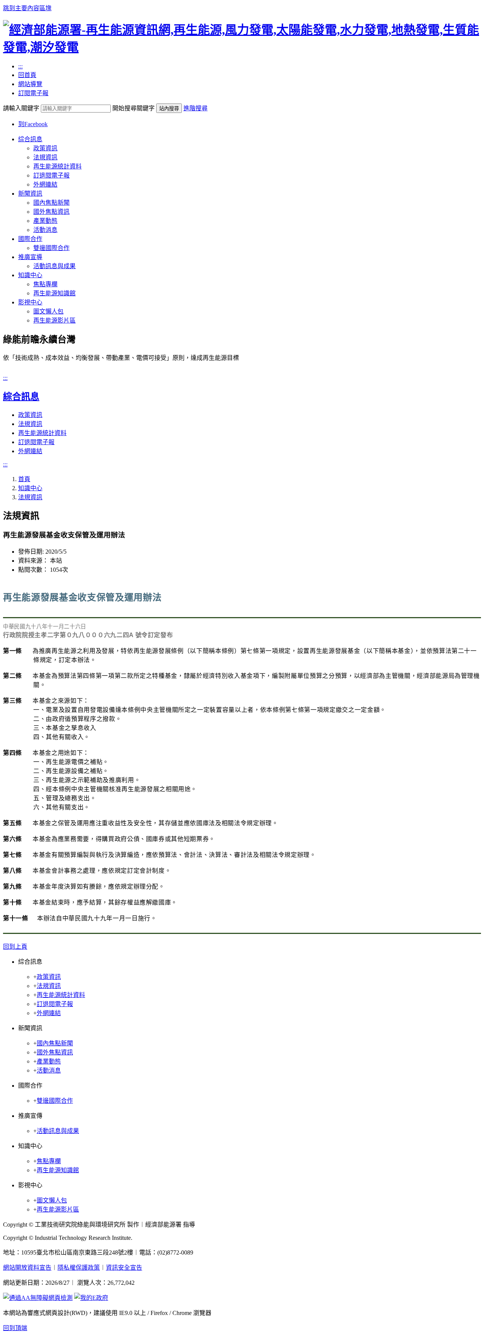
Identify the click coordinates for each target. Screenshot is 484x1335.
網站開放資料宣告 (27, 1267)
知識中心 (30, 275)
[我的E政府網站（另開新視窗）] (91, 1298)
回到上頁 (15, 946)
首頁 (24, 479)
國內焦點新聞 (51, 202)
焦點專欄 (45, 284)
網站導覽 (30, 84)
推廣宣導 (30, 257)
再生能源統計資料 (57, 166)
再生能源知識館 (54, 293)
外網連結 (45, 184)
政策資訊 (45, 148)
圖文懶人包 (48, 311)
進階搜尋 (195, 108)
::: (20, 66)
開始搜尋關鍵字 (133, 108)
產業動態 (45, 221)
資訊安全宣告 (124, 1267)
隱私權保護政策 (78, 1267)
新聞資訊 (30, 193)
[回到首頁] (242, 47)
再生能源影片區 (54, 320)
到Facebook (33, 124)
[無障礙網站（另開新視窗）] (38, 1298)
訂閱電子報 (33, 93)
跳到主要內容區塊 (27, 8)
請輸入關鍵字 (21, 108)
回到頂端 (15, 1328)
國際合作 (30, 239)
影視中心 (30, 302)
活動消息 (45, 230)
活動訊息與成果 (54, 266)
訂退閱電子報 (51, 175)
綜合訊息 (30, 139)
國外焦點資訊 (51, 211)
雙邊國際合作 (51, 248)
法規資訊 (45, 157)
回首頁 (27, 75)
